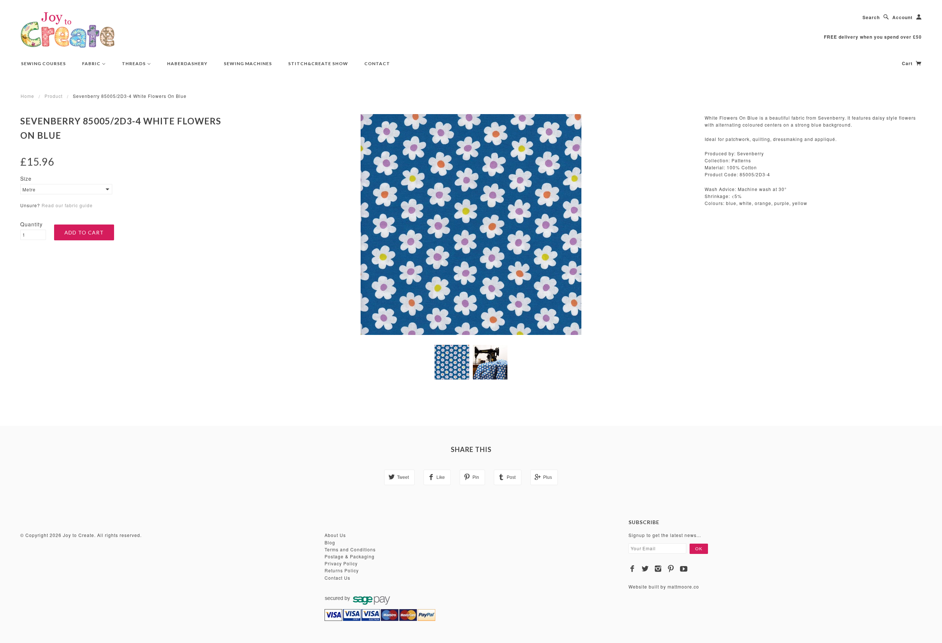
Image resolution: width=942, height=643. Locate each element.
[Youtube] (684, 568)
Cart (908, 63)
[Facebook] (632, 568)
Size (26, 178)
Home (27, 96)
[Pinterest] (671, 568)
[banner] (67, 29)
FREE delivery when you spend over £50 (873, 36)
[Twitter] (645, 568)
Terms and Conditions (350, 549)
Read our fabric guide (67, 205)
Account (902, 17)
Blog (330, 542)
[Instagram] (658, 568)
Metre (29, 189)
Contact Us (337, 578)
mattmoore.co (683, 586)
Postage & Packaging (350, 556)
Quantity (31, 224)
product (54, 96)
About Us (335, 535)
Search (871, 17)
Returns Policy (342, 570)
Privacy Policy (341, 563)
